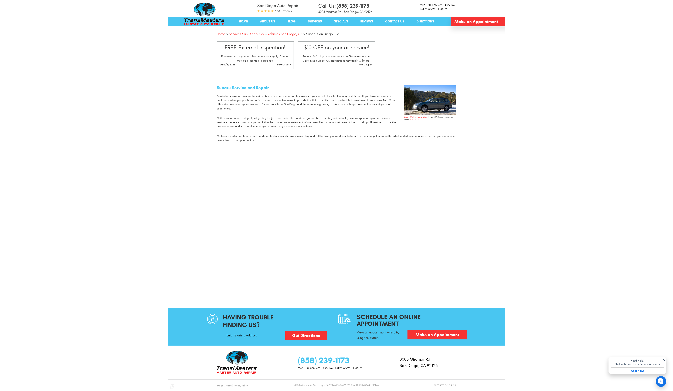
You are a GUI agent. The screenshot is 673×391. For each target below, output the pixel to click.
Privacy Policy (241, 385)
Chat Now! (637, 370)
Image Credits (224, 385)
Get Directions (306, 335)
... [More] (365, 60)
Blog (291, 21)
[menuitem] (243, 21)
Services (315, 21)
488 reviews (283, 11)
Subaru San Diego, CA (322, 34)
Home (243, 21)
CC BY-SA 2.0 (415, 120)
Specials (341, 21)
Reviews (366, 21)
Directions (425, 21)
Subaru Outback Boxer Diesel (416, 117)
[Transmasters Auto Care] (204, 15)
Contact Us (394, 21)
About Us (267, 21)
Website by (445, 385)
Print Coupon (284, 64)
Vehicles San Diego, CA (284, 34)
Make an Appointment (476, 21)
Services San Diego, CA (246, 34)
